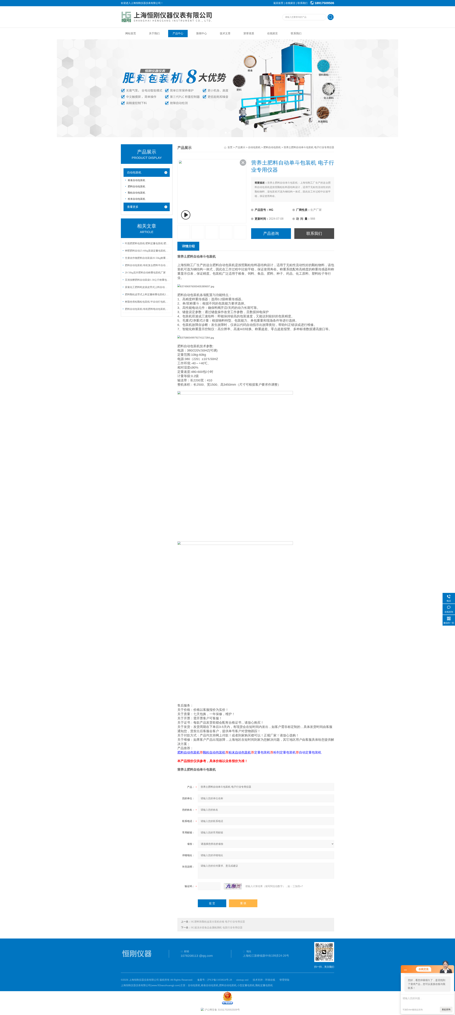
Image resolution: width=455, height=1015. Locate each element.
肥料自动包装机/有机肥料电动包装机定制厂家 (147, 309)
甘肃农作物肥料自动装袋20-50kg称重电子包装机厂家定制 (147, 258)
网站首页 (130, 33)
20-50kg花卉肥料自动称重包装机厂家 (145, 272)
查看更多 (132, 206)
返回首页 (278, 3)
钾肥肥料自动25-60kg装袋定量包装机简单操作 (147, 250)
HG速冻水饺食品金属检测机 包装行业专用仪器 (216, 927)
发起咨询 (446, 1009)
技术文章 (225, 33)
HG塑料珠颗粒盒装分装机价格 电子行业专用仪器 (218, 921)
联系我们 (302, 3)
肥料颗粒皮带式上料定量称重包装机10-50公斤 (147, 294)
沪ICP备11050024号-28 (219, 980)
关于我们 (154, 33)
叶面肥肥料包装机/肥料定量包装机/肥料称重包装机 (147, 243)
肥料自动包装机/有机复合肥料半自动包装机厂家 (147, 265)
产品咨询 (271, 233)
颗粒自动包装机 (136, 192)
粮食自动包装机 (136, 180)
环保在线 (270, 980)
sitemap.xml (242, 980)
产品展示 (240, 147)
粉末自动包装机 (136, 199)
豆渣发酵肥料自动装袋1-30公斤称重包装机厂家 (147, 280)
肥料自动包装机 (136, 186)
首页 (230, 147)
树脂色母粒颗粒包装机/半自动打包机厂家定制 (147, 301)
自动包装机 (134, 172)
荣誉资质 (248, 33)
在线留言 (290, 3)
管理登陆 (284, 980)
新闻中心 (201, 33)
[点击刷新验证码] (233, 886)
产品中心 (178, 33)
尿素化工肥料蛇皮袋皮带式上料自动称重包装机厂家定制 (147, 287)
